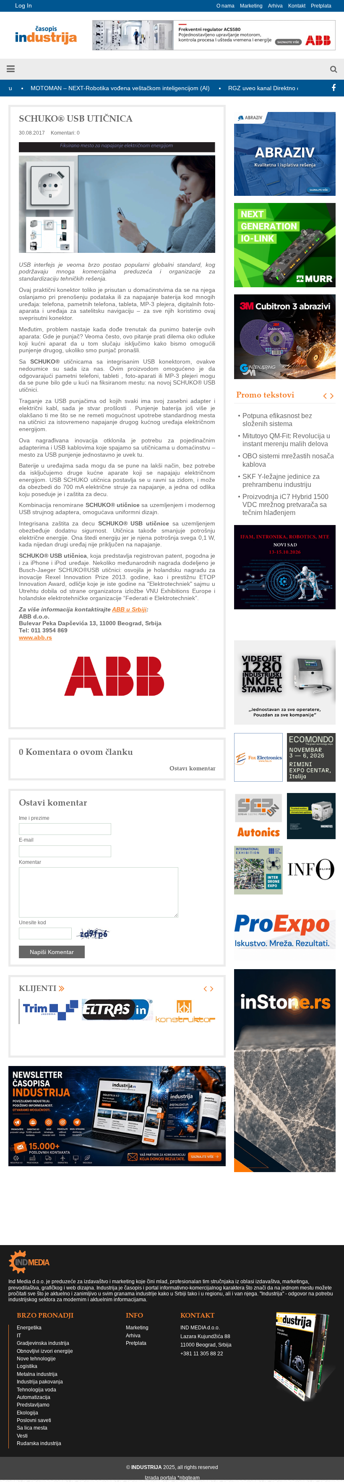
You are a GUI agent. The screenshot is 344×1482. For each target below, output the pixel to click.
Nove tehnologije (36, 1359)
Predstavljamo (33, 1405)
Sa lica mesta (32, 1428)
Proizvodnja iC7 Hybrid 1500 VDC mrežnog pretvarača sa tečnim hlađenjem (285, 484)
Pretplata (321, 6)
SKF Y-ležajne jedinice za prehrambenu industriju (281, 460)
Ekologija (27, 1413)
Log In (23, 5)
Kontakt (296, 6)
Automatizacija (33, 1397)
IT (19, 1336)
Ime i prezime (34, 818)
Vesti (22, 1436)
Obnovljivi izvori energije (45, 1351)
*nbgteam (188, 1478)
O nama (225, 6)
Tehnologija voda (36, 1390)
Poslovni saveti (34, 1420)
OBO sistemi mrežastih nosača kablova (288, 439)
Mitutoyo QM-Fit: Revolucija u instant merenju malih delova (286, 419)
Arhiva (275, 6)
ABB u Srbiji (129, 609)
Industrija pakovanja (40, 1382)
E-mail (26, 840)
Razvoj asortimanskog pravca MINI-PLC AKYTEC (286, 508)
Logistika (27, 1366)
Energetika (29, 1328)
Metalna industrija (37, 1374)
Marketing (251, 6)
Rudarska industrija (39, 1443)
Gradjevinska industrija (43, 1343)
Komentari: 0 (65, 133)
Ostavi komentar (192, 768)
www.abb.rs (35, 637)
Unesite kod (32, 923)
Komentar (30, 862)
